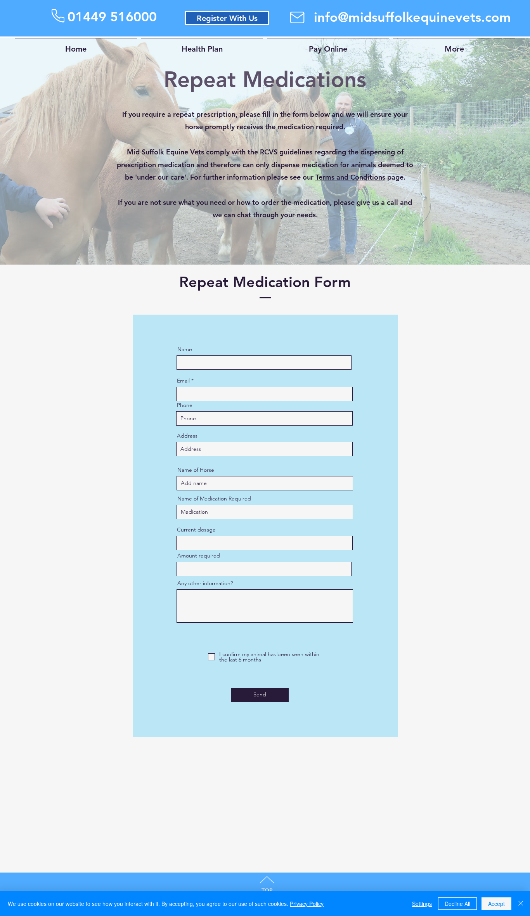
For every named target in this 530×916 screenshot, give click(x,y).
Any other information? (205, 583)
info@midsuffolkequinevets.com (412, 17)
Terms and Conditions (350, 177)
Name (184, 349)
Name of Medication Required (214, 498)
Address (187, 435)
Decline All (457, 903)
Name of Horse (195, 470)
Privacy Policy (307, 903)
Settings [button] (422, 903)
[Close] (520, 903)
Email (183, 380)
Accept (496, 903)
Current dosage (196, 529)
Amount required (198, 555)
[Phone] (58, 16)
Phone (184, 405)
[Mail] (297, 17)
